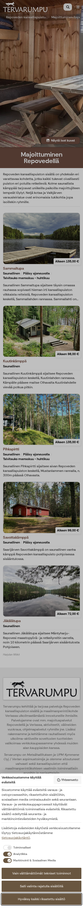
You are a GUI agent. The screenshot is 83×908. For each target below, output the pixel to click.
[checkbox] (16, 847)
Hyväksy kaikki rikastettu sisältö (41, 899)
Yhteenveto (69, 780)
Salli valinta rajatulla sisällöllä (41, 886)
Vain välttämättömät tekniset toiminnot (41, 873)
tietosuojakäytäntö (16, 838)
